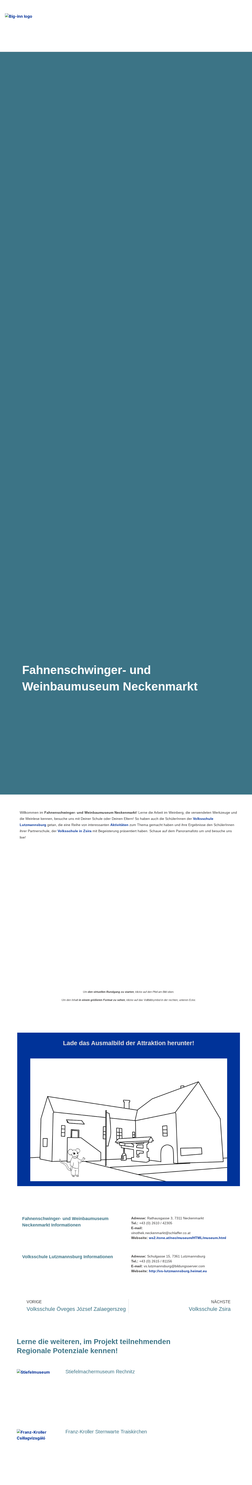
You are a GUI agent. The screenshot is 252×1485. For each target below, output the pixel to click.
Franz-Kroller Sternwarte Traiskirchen (106, 1431)
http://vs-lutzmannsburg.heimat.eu (178, 1271)
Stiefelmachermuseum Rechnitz (100, 1371)
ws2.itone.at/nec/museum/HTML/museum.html (187, 1238)
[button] (169, 25)
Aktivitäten (119, 825)
